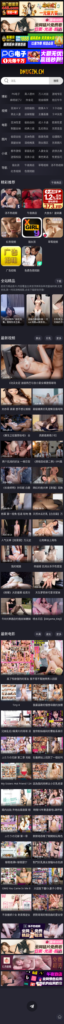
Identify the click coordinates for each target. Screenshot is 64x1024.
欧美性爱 (57, 122)
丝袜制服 (29, 114)
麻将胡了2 (16, 100)
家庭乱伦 (29, 150)
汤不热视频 (57, 165)
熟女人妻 (16, 114)
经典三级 (29, 128)
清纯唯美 (29, 142)
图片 (4, 139)
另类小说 (29, 157)
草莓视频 (43, 165)
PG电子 (16, 94)
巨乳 (48, 338)
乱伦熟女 (43, 128)
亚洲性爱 (16, 122)
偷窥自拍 (16, 136)
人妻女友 (43, 150)
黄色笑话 (43, 157)
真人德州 (29, 94)
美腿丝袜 (16, 142)
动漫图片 (57, 136)
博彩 (4, 96)
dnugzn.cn (32, 71)
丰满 (38, 634)
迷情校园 (16, 157)
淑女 (48, 634)
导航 (4, 168)
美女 (38, 338)
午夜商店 (29, 165)
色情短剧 (29, 171)
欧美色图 (43, 136)
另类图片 (57, 142)
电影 (4, 125)
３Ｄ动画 (57, 108)
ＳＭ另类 (57, 114)
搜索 (56, 80)
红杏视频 (16, 171)
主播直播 (43, 114)
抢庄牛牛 (57, 100)
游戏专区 (57, 94)
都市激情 (16, 150)
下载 (58, 281)
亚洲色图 (29, 136)
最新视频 (8, 338)
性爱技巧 (57, 157)
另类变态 (57, 128)
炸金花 (29, 100)
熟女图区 (43, 142)
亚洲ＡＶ (16, 108)
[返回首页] (59, 1016)
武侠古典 (57, 150)
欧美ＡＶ (43, 108)
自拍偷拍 (29, 108)
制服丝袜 (16, 128)
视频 (4, 111)
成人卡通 (43, 122)
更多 (58, 338)
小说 (4, 153)
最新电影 (8, 633)
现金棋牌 (43, 100)
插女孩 (16, 165)
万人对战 (43, 94)
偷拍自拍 (29, 122)
